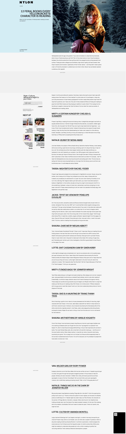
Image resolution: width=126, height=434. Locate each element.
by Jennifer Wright (76, 269)
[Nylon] (26, 2)
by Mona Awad (71, 140)
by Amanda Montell (73, 412)
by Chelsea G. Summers (71, 114)
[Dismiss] (124, 413)
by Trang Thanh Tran (73, 294)
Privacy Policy (29, 110)
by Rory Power (71, 366)
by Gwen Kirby (77, 247)
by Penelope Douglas (70, 196)
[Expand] (115, 413)
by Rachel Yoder (74, 168)
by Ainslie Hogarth (78, 318)
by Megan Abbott (74, 225)
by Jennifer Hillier (70, 386)
